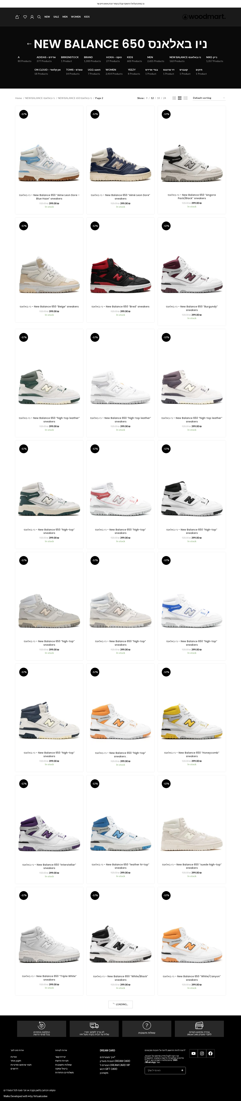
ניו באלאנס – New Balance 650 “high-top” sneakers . (120, 754)
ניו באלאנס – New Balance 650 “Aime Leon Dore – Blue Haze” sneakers (49, 196)
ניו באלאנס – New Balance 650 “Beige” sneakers (49, 306)
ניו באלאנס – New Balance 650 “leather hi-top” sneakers (120, 866)
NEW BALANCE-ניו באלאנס (40, 97)
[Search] (39, 16)
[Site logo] (204, 16)
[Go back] (29, 44)
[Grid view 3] (179, 98)
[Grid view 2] (174, 98)
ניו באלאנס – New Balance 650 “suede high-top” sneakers (192, 866)
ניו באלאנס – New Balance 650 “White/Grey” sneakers (120, 1089)
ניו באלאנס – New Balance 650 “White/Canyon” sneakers (192, 978)
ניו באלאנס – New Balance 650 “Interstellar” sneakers (49, 866)
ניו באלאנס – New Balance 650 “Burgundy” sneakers (192, 308)
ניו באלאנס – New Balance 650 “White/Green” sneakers (49, 1089)
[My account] (32, 16)
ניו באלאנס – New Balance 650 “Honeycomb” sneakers (191, 754)
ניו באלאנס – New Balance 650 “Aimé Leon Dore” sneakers (120, 196)
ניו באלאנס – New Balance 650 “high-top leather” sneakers (49, 419)
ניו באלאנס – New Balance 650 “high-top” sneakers (49, 531)
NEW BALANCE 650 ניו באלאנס (75, 97)
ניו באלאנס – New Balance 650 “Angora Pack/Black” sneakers (192, 196)
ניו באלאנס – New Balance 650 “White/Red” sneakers (191, 1089)
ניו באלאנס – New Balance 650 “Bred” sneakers (120, 306)
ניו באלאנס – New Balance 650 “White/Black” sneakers (120, 978)
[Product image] (49, 150)
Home (18, 97)
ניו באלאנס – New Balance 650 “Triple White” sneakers (49, 977)
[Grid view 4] (185, 98)
